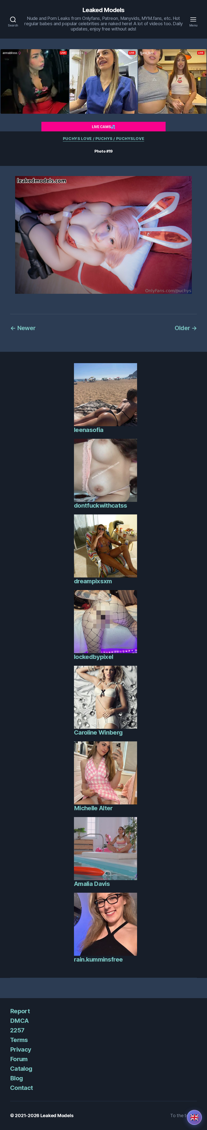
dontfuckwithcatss (100, 505)
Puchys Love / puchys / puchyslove (103, 138)
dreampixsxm (93, 581)
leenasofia (88, 429)
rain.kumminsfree (98, 959)
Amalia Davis (92, 883)
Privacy (20, 1049)
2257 (17, 1030)
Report (20, 1011)
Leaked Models (103, 10)
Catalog (21, 1068)
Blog (16, 1078)
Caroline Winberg (98, 732)
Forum (19, 1059)
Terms (19, 1040)
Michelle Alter (93, 808)
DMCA (19, 1020)
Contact (21, 1087)
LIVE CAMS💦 (103, 127)
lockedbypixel (93, 656)
